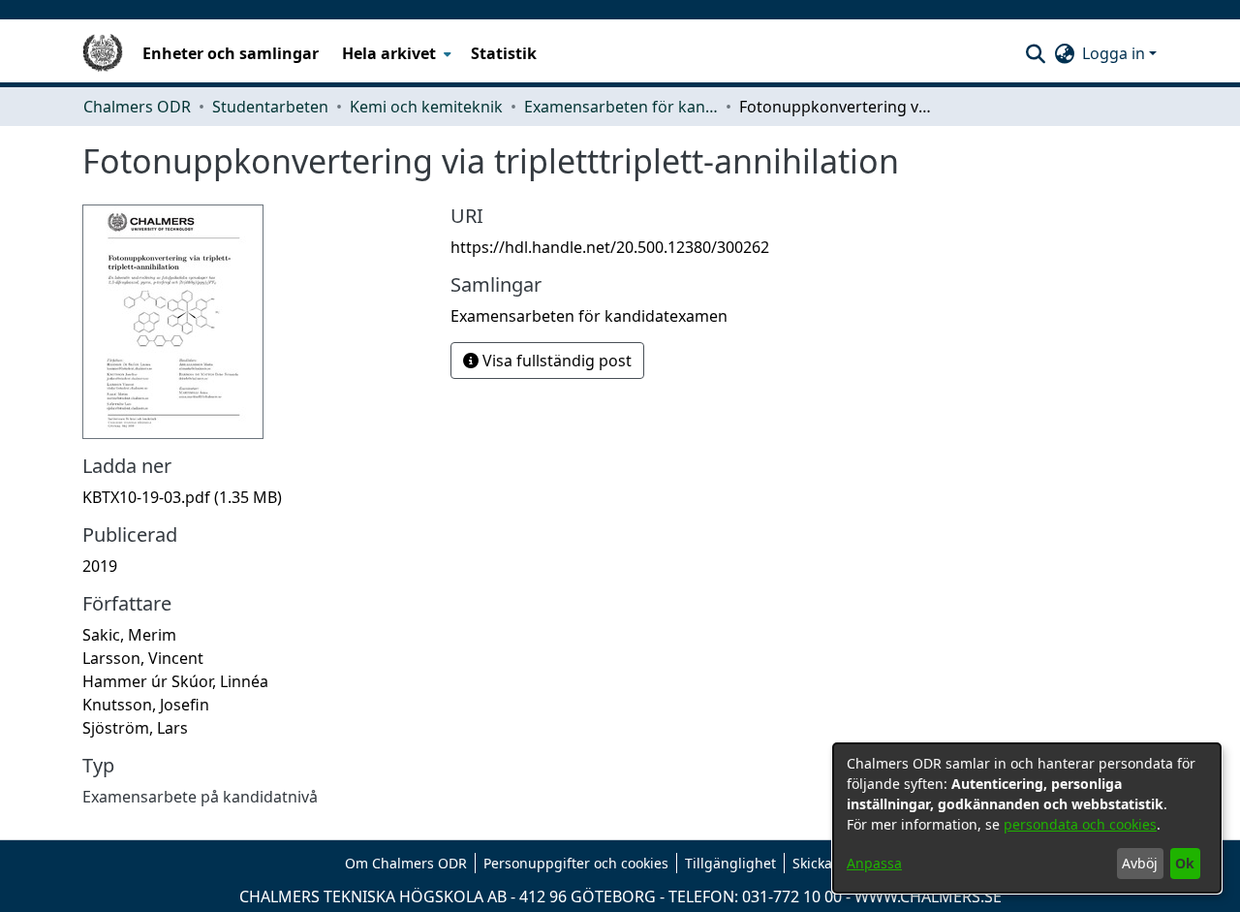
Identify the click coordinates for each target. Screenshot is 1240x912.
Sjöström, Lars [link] (135, 728)
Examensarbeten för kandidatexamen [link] (621, 106)
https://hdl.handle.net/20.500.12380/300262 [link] (609, 247)
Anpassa (874, 863)
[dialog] (1027, 818)
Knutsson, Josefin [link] (145, 704)
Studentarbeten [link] (270, 106)
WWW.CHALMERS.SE (928, 896)
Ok (1184, 863)
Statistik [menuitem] (504, 53)
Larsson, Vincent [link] (142, 658)
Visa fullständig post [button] (555, 360)
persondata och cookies (1080, 824)
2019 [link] (99, 566)
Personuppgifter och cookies (575, 863)
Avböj (1140, 863)
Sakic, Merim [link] (129, 634)
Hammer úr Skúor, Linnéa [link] (175, 681)
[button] (1035, 53)
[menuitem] (394, 53)
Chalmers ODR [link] (137, 106)
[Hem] (102, 53)
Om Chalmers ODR (406, 863)
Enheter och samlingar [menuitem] (230, 53)
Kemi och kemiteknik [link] (426, 106)
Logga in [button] (1115, 53)
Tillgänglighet (730, 863)
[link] (182, 497)
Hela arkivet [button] (389, 53)
